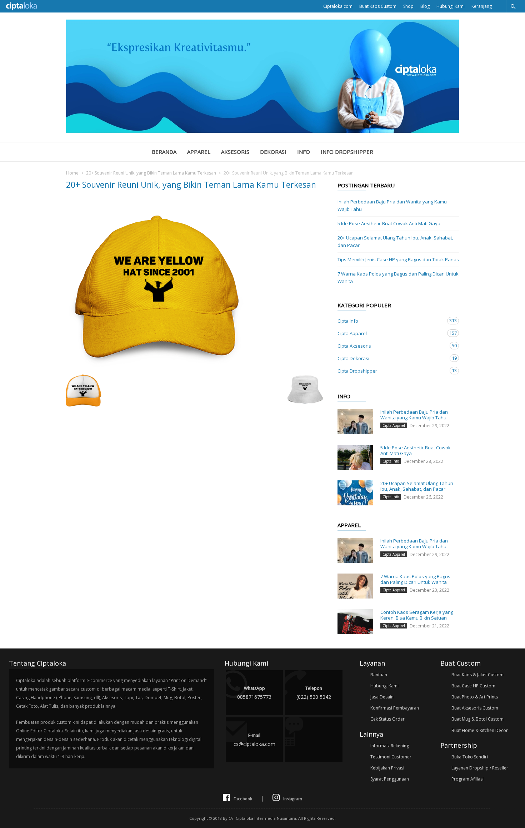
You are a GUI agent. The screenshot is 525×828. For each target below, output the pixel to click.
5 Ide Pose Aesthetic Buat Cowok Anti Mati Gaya (389, 223)
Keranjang (481, 6)
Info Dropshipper (347, 151)
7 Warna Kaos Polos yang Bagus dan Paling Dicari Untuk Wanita (398, 277)
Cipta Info (391, 320)
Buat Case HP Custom (473, 686)
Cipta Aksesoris (391, 345)
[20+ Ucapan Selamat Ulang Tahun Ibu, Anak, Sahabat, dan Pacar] (355, 492)
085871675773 (254, 692)
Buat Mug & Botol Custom (477, 719)
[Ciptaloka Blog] (262, 131)
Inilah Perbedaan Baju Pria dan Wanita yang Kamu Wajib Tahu (392, 205)
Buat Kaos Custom (377, 6)
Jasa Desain (382, 697)
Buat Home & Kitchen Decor (479, 730)
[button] (513, 6)
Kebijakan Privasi (387, 768)
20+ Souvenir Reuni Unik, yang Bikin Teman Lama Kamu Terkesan (151, 173)
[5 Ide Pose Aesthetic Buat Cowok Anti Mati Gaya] (355, 457)
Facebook (243, 798)
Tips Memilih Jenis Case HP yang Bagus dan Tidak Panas (398, 259)
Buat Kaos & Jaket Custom (477, 675)
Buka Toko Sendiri (469, 757)
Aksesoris (235, 151)
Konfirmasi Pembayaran (394, 708)
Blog (425, 6)
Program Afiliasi (467, 779)
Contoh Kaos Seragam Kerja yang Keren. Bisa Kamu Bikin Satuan (416, 615)
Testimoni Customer (390, 757)
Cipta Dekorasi (391, 358)
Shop (408, 6)
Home (72, 173)
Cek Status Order (387, 719)
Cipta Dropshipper (391, 370)
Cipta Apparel (391, 333)
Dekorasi (273, 151)
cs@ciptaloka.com (254, 739)
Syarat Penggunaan (389, 779)
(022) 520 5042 (313, 692)
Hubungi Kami (450, 6)
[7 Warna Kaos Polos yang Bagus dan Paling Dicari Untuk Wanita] (355, 586)
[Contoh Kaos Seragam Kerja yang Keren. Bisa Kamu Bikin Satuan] (355, 621)
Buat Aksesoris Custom (474, 708)
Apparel (198, 151)
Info (303, 151)
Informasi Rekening (389, 746)
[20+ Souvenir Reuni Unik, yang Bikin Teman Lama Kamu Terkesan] (194, 283)
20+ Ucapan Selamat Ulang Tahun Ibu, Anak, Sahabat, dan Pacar (395, 241)
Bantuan (378, 675)
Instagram (292, 798)
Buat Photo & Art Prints (474, 697)
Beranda (164, 151)
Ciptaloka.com (337, 6)
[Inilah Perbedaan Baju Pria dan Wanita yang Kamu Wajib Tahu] (355, 421)
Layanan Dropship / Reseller (479, 768)
